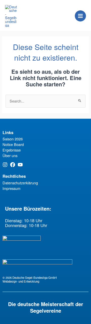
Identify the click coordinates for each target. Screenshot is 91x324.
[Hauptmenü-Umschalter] (80, 15)
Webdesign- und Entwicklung (21, 281)
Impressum (11, 188)
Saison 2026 (13, 138)
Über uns (10, 155)
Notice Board (13, 144)
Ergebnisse (12, 150)
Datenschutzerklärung (20, 182)
